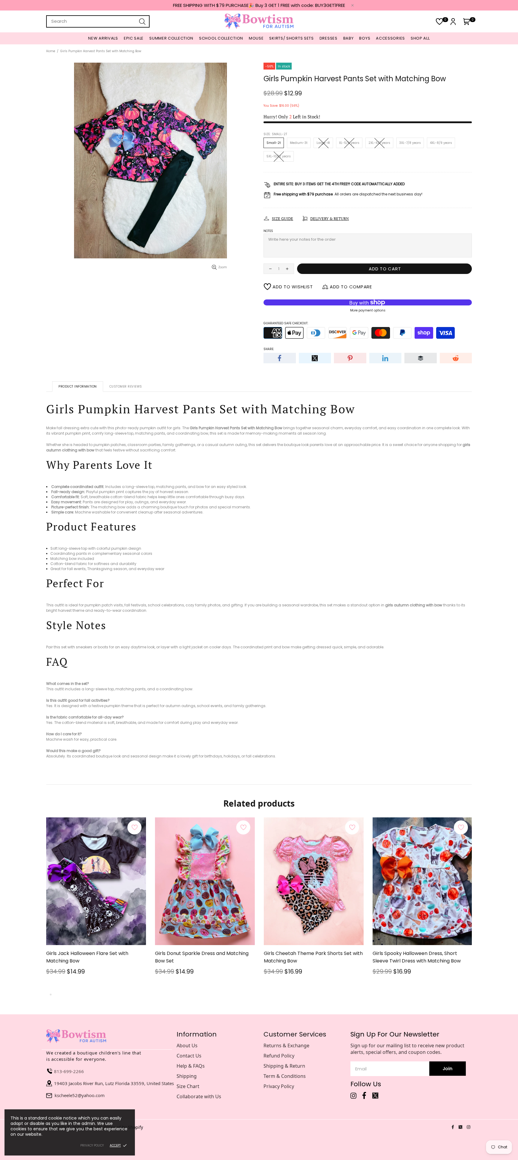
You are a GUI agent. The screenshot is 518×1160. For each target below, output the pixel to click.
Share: (268, 349)
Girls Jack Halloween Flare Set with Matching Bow (87, 957)
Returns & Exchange (286, 1045)
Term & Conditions (284, 1076)
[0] (439, 21)
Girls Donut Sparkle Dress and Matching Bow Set (202, 957)
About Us (187, 1045)
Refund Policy (278, 1055)
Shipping (187, 1076)
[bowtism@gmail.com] (50, 1095)
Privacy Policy (278, 1086)
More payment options (368, 310)
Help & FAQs (191, 1066)
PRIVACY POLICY (92, 1145)
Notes (268, 231)
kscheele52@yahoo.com (80, 1095)
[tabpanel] (96, 904)
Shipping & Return (284, 1066)
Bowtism (259, 21)
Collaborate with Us (199, 1096)
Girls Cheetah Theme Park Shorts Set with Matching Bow (313, 957)
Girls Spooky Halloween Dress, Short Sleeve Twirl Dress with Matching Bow (417, 957)
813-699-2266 (69, 1071)
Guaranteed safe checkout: (285, 323)
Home (50, 51)
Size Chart (188, 1086)
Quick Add (92, 930)
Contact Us (189, 1055)
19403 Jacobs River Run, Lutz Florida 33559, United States (114, 1083)
